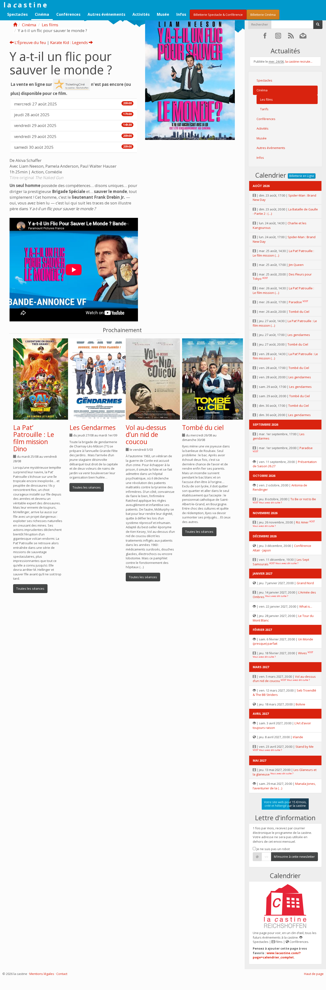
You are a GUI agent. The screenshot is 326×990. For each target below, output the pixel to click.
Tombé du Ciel (299, 311)
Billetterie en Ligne (301, 176)
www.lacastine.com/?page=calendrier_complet (277, 955)
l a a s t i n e (25, 4)
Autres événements (106, 14)
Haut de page (314, 974)
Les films (50, 25)
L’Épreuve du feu (30, 42)
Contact (61, 974)
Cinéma (42, 14)
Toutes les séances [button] (30, 588)
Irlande (298, 737)
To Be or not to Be (303, 499)
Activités (141, 14)
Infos (181, 14)
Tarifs (264, 109)
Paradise (295, 302)
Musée (163, 14)
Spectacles (17, 14)
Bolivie (300, 704)
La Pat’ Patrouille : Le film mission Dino (33, 438)
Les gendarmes (299, 335)
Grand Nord (305, 583)
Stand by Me (304, 746)
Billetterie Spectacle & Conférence (218, 14)
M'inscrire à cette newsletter (294, 856)
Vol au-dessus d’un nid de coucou (146, 434)
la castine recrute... (298, 61)
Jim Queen (296, 265)
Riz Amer (302, 522)
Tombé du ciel (203, 427)
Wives (302, 653)
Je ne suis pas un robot (273, 849)
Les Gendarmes (92, 427)
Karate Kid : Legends (69, 42)
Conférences (68, 14)
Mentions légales (41, 974)
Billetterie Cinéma (263, 14)
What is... (305, 606)
